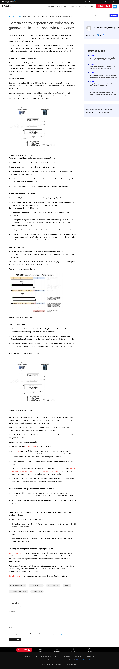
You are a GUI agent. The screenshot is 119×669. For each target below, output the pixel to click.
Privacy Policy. (62, 634)
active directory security (17, 585)
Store (91, 2)
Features (59, 6)
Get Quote (82, 6)
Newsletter (47, 659)
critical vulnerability (36, 585)
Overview (51, 6)
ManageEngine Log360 (17, 553)
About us (27, 656)
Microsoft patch (30, 447)
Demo (66, 6)
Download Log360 (16, 576)
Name (10, 627)
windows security (37, 591)
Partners (95, 2)
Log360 (110, 109)
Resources (73, 6)
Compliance (66, 656)
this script (17, 451)
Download (104, 6)
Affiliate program (35, 659)
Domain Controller (53, 585)
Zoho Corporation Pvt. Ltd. (55, 664)
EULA (35, 656)
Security (56, 656)
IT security (67, 585)
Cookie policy (90, 656)
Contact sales (58, 659)
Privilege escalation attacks (18, 591)
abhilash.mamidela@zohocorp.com (106, 28)
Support (90, 6)
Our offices (69, 659)
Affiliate (101, 2)
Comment (12, 611)
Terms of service (46, 656)
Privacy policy (78, 656)
